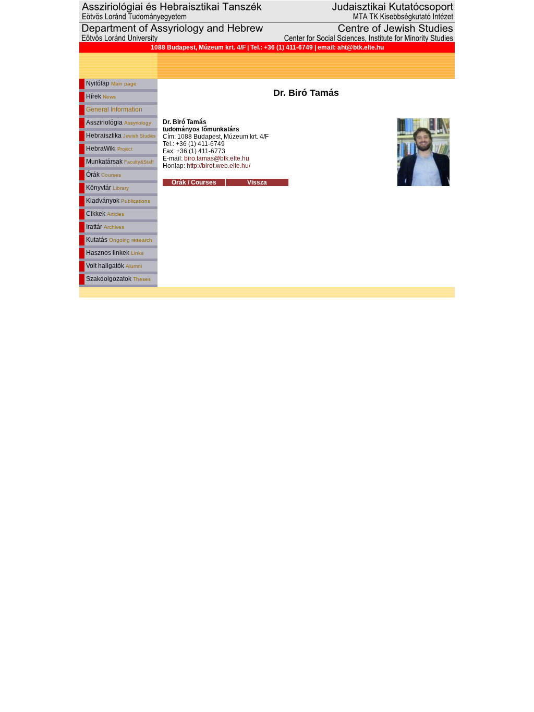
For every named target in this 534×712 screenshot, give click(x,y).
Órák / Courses (194, 182)
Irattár (104, 226)
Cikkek (104, 213)
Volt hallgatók (113, 265)
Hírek (100, 96)
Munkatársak (119, 161)
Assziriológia (117, 122)
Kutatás (118, 239)
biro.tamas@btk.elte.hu (216, 158)
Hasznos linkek (113, 252)
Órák (102, 174)
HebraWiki (108, 148)
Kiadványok (117, 200)
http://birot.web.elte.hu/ (218, 165)
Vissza (257, 182)
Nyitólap (110, 83)
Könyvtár (106, 187)
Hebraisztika (120, 135)
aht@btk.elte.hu (360, 47)
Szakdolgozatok (117, 279)
